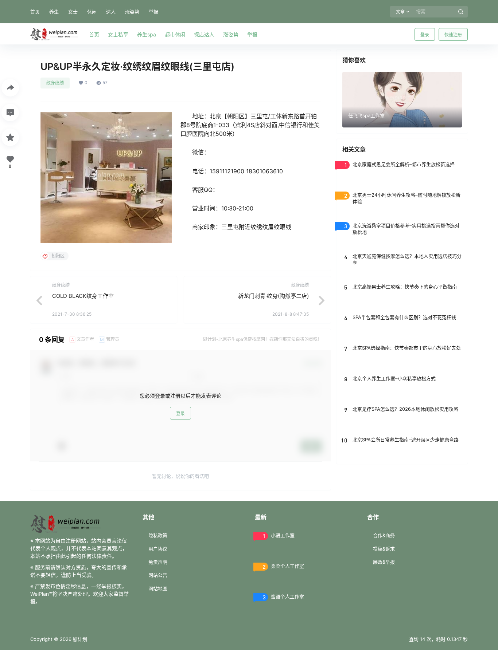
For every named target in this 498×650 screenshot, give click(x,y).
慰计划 (79, 639)
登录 (424, 35)
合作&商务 (384, 535)
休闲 (92, 12)
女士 (73, 12)
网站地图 (157, 588)
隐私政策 (157, 535)
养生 (54, 12)
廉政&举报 (384, 562)
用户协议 (157, 549)
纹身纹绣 (55, 83)
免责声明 (157, 562)
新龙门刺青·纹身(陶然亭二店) (273, 295)
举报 (153, 12)
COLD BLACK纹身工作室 (83, 295)
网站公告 (157, 575)
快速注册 (453, 35)
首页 (35, 12)
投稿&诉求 (384, 549)
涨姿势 (132, 12)
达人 (111, 12)
